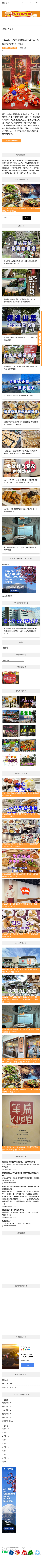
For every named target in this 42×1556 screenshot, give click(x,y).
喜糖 (3, 1406)
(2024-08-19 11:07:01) (21, 1165)
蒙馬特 (4, 1421)
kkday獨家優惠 (7, 596)
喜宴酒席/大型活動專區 (9, 48)
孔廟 (3, 1410)
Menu (6, 3)
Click (40, 338)
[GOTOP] (37, 1552)
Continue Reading (11, 140)
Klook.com (5, 564)
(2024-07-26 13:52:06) (20, 1213)
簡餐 (3, 1417)
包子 (3, 1403)
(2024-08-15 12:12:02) (21, 1178)
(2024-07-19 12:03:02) (16, 1223)
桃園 (3, 1414)
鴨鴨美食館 (23, 48)
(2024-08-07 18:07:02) (20, 1196)
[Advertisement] (21, 1259)
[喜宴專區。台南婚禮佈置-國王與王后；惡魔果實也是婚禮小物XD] (21, 82)
